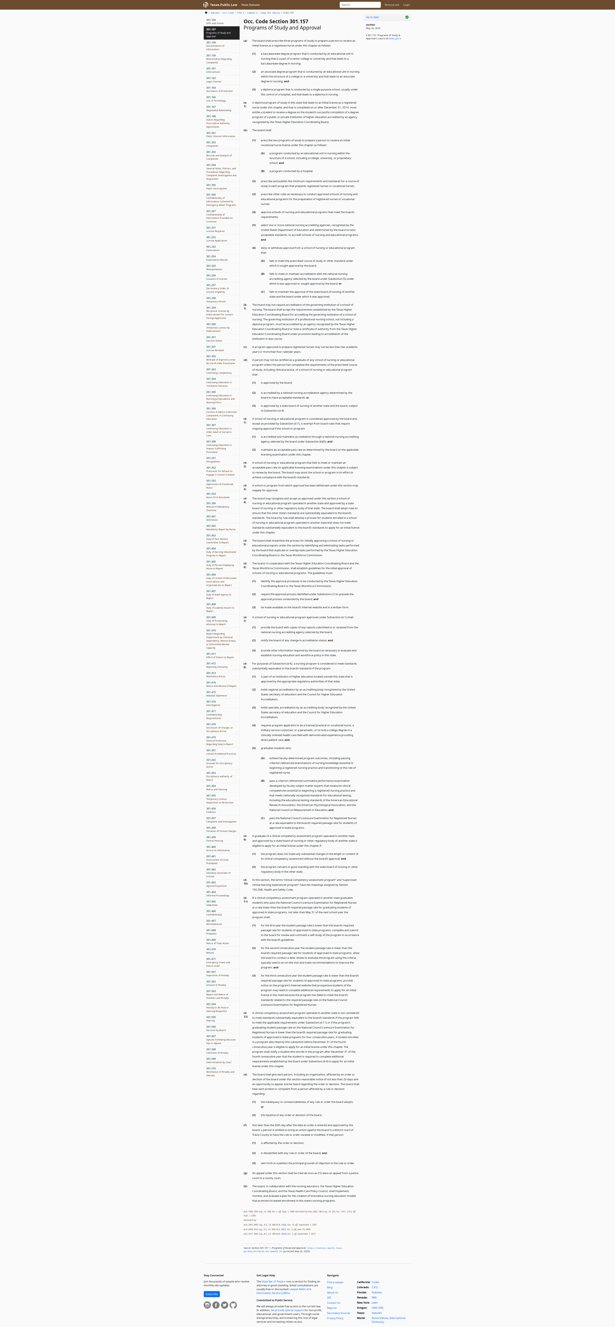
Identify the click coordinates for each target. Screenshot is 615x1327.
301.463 (216, 884)
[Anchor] (333, 45)
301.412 (217, 665)
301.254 (217, 258)
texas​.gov (394, 38)
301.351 (213, 459)
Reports (332, 1308)
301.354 (218, 495)
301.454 (216, 787)
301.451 (221, 752)
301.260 (218, 327)
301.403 (217, 539)
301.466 (214, 912)
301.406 (221, 579)
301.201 (220, 134)
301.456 (211, 810)
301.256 (216, 277)
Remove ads (392, 5)
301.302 (220, 359)
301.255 (214, 267)
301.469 (217, 941)
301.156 (215, 21)
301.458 (221, 829)
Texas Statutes (250, 5)
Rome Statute (380, 1318)
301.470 (211, 951)
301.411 (220, 655)
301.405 (220, 565)
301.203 (219, 155)
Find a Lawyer (335, 1282)
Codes (375, 1282)
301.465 (212, 903)
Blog (329, 1287)
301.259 (219, 313)
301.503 (217, 994)
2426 (283, 1224)
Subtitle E (252, 12)
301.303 (219, 371)
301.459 (214, 838)
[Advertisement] (387, 95)
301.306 (221, 413)
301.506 (216, 1028)
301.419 (219, 741)
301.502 (216, 983)
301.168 (218, 121)
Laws (375, 1302)
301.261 (214, 338)
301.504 (217, 1007)
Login (406, 5)
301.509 (219, 1060)
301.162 (213, 79)
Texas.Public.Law (223, 5)
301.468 (211, 931)
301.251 (215, 229)
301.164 (219, 89)
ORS (380, 1308)
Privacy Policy (335, 1318)
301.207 (219, 216)
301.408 (220, 607)
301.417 (214, 714)
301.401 (212, 518)
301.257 (217, 288)
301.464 (217, 893)
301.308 (219, 446)
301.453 (219, 776)
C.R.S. (375, 1287)
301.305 (220, 397)
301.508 (217, 1051)
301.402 (221, 527)
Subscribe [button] (212, 1294)
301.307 (219, 430)
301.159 (219, 59)
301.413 (215, 674)
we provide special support (287, 1310)
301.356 (217, 506)
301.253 (213, 248)
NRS (374, 1297)
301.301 (215, 348)
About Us (332, 1292)
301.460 (218, 848)
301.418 (219, 727)
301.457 (221, 819)
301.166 (216, 98)
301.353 (219, 484)
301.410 (221, 639)
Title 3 (240, 12)
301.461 (217, 860)
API (329, 1297)
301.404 (221, 552)
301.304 (219, 382)
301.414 (221, 684)
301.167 (218, 108)
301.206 (221, 199)
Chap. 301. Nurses (270, 12)
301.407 (218, 594)
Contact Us (333, 1303)
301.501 (217, 973)
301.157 (218, 33)
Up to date (372, 17)
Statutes (215, 12)
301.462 (218, 873)
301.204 (221, 171)
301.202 (212, 144)
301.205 (216, 186)
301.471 (218, 962)
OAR (374, 1308)
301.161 (213, 70)
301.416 (213, 703)
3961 (283, 1229)
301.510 (220, 1072)
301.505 (211, 1018)
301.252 (216, 239)
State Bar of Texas (272, 1281)
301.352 (220, 471)
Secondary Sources (338, 1313)
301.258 (216, 299)
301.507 (221, 1039)
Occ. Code (228, 12)
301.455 (219, 799)
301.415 (216, 693)
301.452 (219, 763)
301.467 (214, 922)
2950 (283, 1233)
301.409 (216, 620)
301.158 (215, 46)
